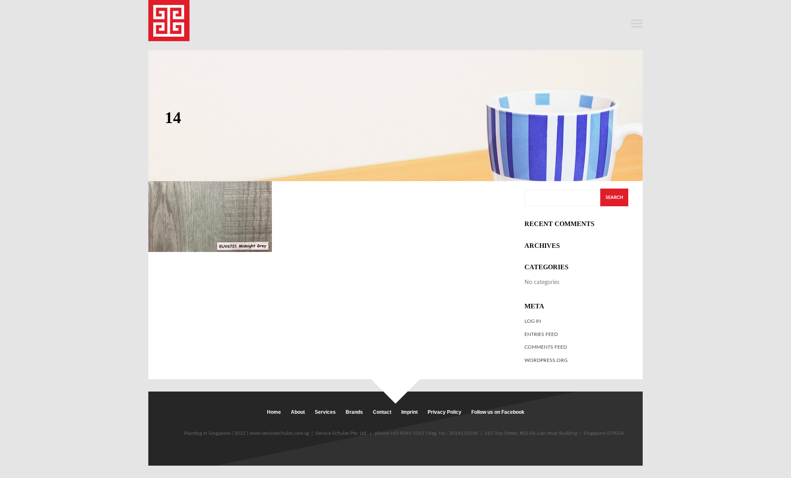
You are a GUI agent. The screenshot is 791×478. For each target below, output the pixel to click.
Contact (382, 412)
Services (325, 412)
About (298, 412)
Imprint (409, 412)
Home (274, 412)
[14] (210, 216)
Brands (354, 412)
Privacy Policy (444, 412)
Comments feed (545, 347)
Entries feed (541, 334)
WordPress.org (546, 360)
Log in (532, 321)
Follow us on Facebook (497, 412)
